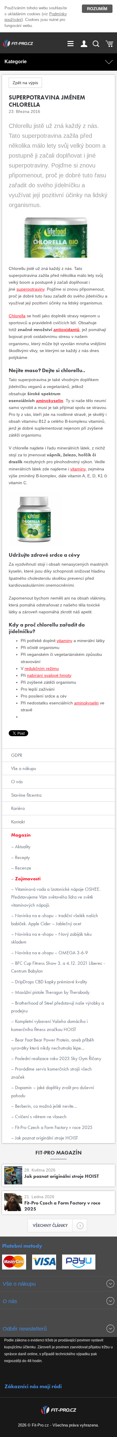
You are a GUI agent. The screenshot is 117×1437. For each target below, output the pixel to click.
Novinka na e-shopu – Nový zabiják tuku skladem (51, 938)
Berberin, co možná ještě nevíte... (45, 1106)
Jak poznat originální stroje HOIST (46, 1138)
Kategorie (15, 61)
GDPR (16, 755)
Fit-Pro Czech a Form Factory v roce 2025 (53, 1127)
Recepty (22, 857)
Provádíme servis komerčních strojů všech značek (51, 1073)
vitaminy (78, 469)
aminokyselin (49, 400)
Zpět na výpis (25, 82)
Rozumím (97, 8)
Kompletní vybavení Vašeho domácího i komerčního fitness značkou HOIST (49, 1025)
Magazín (21, 835)
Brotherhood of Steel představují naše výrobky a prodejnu (57, 1007)
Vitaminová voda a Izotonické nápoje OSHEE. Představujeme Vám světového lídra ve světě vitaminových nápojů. (55, 897)
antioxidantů (66, 329)
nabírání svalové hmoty (49, 675)
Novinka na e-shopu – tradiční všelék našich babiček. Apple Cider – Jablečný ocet (54, 919)
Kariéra (18, 808)
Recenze (22, 868)
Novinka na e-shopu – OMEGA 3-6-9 (51, 953)
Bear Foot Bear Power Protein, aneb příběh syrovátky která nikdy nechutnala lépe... (52, 1044)
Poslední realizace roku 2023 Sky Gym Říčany (57, 1058)
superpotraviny (30, 289)
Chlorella (17, 315)
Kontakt (18, 822)
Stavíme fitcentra (26, 795)
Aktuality (22, 846)
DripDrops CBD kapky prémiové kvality (50, 982)
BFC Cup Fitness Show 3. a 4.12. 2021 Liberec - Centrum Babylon (58, 967)
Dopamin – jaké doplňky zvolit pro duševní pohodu (52, 1091)
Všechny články (50, 1225)
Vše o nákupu (23, 768)
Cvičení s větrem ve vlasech (40, 1116)
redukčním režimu (42, 668)
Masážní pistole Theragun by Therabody (51, 992)
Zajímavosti (27, 879)
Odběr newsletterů (25, 1329)
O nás (17, 781)
